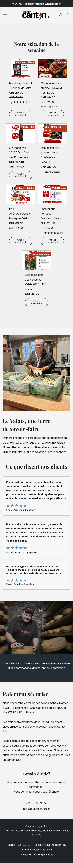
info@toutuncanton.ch (36, 808)
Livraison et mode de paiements (36, 854)
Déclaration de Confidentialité (36, 849)
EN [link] (29, 844)
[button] (36, 15)
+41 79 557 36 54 (36, 803)
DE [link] (24, 844)
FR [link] (19, 844)
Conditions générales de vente (50, 844)
